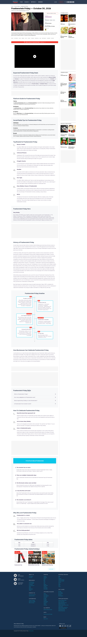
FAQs (40, 38)
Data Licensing (31, 602)
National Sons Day (61, 603)
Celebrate (48, 38)
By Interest (60, 592)
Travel (59, 586)
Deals (12, 38)
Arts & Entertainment (22, 10)
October (45, 586)
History (29, 38)
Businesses (37, 38)
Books (51, 20)
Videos (30, 590)
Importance (44, 38)
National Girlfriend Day (62, 600)
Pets (59, 583)
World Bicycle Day (61, 609)
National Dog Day (61, 610)
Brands (23, 38)
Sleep (59, 584)
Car (59, 577)
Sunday (45, 598)
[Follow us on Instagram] (70, 2)
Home (12, 6)
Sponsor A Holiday (32, 601)
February (45, 577)
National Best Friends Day (63, 607)
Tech (59, 585)
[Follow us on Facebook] (68, 2)
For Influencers (31, 585)
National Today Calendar (48, 609)
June (44, 582)
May (44, 580)
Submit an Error (31, 595)
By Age (59, 591)
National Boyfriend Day (62, 602)
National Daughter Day (62, 608)
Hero (26, 38)
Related (52, 38)
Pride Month (60, 606)
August (45, 584)
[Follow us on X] (72, 2)
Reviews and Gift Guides (48, 614)
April (44, 579)
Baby (59, 576)
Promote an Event (32, 594)
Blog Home (46, 618)
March (45, 578)
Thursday (45, 602)
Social (20, 38)
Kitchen (59, 582)
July (44, 583)
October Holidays (17, 6)
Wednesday (46, 601)
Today (45, 593)
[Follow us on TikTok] (73, 2)
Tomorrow (45, 594)
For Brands (31, 584)
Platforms (16, 38)
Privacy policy (31, 630)
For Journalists (31, 583)
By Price (59, 594)
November (45, 587)
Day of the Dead (61, 601)
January (45, 576)
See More (51, 569)
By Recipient (60, 595)
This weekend (46, 595)
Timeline (32, 38)
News (30, 587)
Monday (45, 599)
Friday (45, 603)
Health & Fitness (61, 579)
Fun (53, 20)
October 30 (33, 545)
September (46, 585)
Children (59, 578)
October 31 (33, 544)
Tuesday (45, 600)
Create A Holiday (32, 600)
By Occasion (60, 593)
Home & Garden (61, 580)
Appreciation (47, 20)
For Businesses (31, 582)
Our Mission (31, 576)
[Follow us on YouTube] (67, 2)
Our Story (30, 577)
